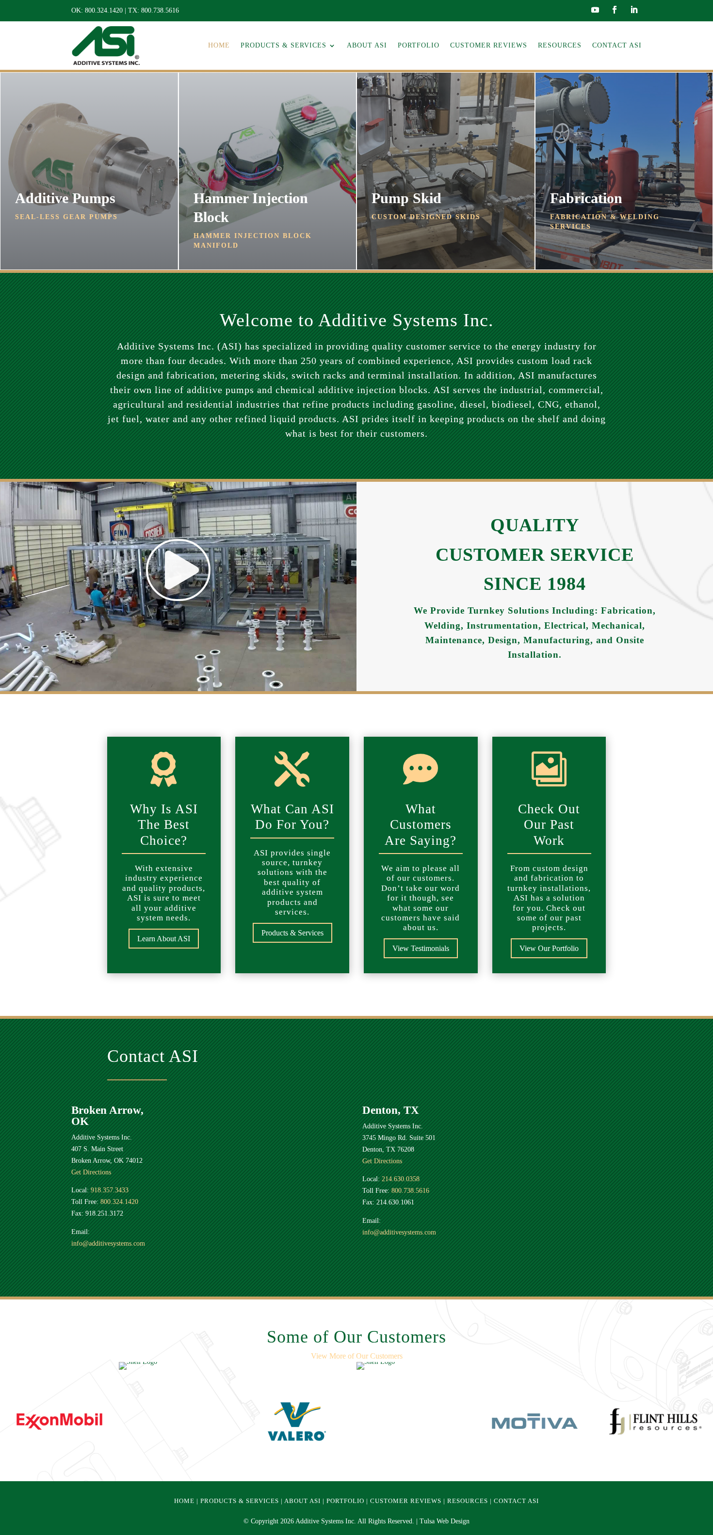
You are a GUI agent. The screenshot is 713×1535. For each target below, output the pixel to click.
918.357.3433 (110, 1190)
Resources (560, 45)
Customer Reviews (488, 45)
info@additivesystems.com (108, 1243)
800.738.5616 (160, 10)
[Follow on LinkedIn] (634, 9)
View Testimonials (420, 948)
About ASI (367, 45)
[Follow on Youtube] (595, 9)
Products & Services (283, 45)
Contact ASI (617, 45)
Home (219, 45)
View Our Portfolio (549, 948)
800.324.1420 (104, 10)
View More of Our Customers (357, 1356)
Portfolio (418, 45)
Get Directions (91, 1172)
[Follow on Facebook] (614, 9)
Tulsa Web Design (445, 1521)
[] (178, 598)
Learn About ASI (163, 938)
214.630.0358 (401, 1179)
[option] (59, 1421)
